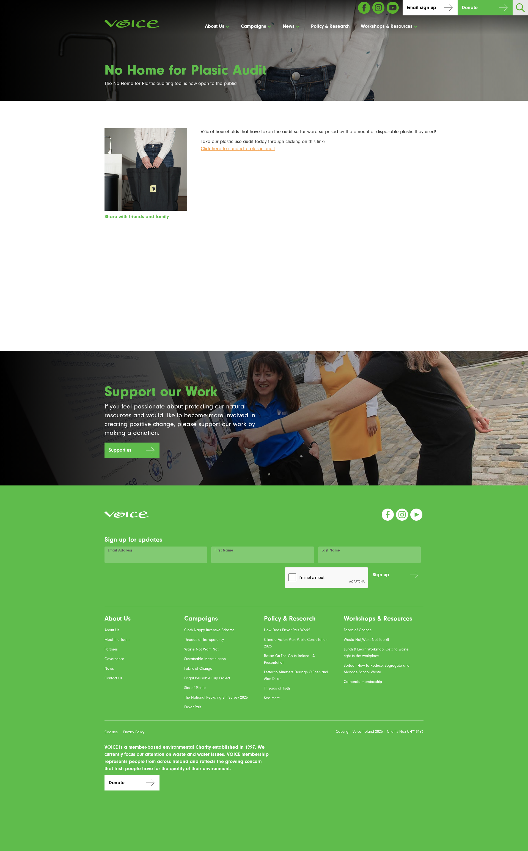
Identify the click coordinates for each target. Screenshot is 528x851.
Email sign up (421, 7)
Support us (120, 450)
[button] (217, 26)
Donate (470, 7)
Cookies (111, 732)
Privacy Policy (133, 732)
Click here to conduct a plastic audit (238, 149)
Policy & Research (330, 26)
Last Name (330, 550)
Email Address (120, 550)
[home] (132, 24)
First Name (224, 550)
